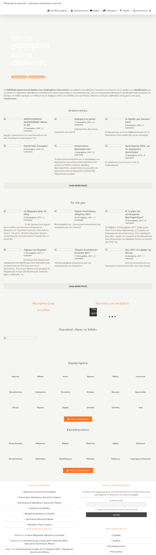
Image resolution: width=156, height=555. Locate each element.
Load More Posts (78, 185)
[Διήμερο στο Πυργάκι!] (12, 253)
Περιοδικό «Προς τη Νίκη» (40, 524)
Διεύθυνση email (116, 500)
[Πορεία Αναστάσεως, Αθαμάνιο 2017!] (63, 215)
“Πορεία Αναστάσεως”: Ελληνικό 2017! (86, 251)
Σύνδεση (116, 540)
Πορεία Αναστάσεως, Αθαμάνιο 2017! (85, 213)
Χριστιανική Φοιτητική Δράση (39, 519)
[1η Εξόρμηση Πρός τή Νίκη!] (12, 216)
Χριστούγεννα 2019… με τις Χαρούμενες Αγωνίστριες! (137, 148)
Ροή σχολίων (116, 551)
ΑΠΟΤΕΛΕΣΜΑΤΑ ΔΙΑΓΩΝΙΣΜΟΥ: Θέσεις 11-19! (35, 121)
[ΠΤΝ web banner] (20, 337)
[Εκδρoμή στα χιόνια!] (63, 123)
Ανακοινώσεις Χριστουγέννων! (82, 147)
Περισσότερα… (11, 98)
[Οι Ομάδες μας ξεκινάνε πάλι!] (114, 122)
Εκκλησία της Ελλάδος (40, 508)
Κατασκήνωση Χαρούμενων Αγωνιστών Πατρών (40, 502)
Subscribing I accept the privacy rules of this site (118, 509)
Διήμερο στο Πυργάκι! (35, 249)
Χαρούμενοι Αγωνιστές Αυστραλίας (40, 491)
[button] (150, 10)
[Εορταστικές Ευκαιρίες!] (12, 149)
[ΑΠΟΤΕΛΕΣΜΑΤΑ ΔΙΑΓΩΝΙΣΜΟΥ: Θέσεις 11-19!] (12, 122)
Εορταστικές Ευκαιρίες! (36, 145)
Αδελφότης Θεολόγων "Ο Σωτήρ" (39, 513)
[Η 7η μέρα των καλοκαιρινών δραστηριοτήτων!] (114, 215)
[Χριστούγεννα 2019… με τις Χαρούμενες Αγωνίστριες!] (114, 149)
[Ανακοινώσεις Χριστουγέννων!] (63, 150)
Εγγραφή (116, 535)
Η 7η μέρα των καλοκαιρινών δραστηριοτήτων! (134, 214)
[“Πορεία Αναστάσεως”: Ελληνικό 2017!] (63, 254)
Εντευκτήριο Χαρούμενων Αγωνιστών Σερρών (40, 497)
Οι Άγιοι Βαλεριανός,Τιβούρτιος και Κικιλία (44, 535)
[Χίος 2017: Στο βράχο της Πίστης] (114, 254)
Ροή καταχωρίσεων (116, 546)
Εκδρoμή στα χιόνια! (85, 118)
